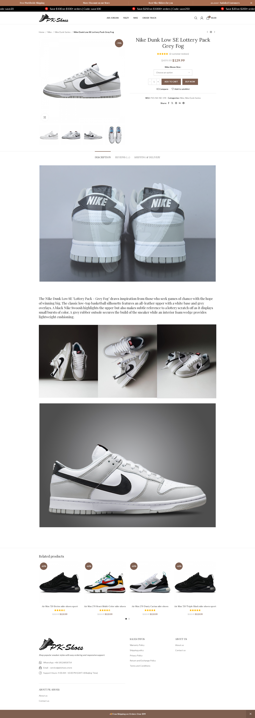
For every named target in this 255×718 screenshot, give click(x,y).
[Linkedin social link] (180, 103)
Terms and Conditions (140, 665)
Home (41, 32)
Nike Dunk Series (63, 32)
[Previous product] (207, 32)
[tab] (103, 155)
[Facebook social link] (168, 103)
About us (43, 695)
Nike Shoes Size (172, 67)
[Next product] (214, 32)
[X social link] (172, 103)
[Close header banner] (251, 3)
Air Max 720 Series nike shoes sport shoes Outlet (60, 608)
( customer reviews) (179, 53)
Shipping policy (137, 650)
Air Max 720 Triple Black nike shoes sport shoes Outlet (195, 608)
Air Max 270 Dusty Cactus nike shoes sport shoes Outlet (150, 608)
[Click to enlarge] (45, 117)
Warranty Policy (137, 645)
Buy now (190, 81)
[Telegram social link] (183, 103)
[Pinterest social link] (176, 103)
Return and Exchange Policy (143, 660)
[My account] (202, 18)
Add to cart (171, 81)
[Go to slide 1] (126, 619)
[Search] (196, 18)
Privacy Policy (136, 655)
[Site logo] (54, 17)
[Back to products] (211, 32)
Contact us (44, 701)
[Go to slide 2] (129, 619)
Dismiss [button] (250, 714)
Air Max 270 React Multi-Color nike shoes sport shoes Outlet (105, 608)
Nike (49, 32)
